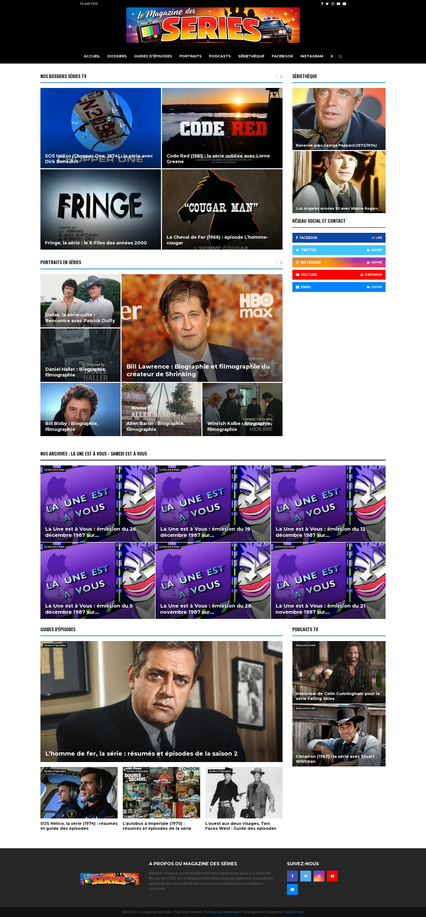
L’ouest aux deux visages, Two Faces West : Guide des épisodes (240, 826)
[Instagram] (319, 876)
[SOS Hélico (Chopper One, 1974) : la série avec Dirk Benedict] (100, 128)
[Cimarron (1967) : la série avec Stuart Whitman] (339, 735)
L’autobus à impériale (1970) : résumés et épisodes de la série (157, 826)
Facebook (282, 56)
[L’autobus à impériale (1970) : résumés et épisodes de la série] (161, 792)
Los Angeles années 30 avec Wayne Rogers (337, 208)
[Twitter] (305, 876)
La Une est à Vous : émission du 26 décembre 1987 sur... (90, 532)
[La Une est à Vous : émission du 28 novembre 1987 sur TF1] (213, 581)
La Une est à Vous (54, 469)
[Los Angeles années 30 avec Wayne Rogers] (339, 182)
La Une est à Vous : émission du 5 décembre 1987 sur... (89, 609)
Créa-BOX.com (294, 912)
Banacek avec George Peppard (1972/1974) (336, 145)
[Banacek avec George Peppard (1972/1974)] (339, 119)
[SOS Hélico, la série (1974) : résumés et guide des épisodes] (79, 792)
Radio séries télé (306, 645)
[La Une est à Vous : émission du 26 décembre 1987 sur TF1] (97, 503)
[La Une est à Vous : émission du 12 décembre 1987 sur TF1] (328, 503)
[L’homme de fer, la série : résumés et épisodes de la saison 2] (161, 701)
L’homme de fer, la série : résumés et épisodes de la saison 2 (141, 753)
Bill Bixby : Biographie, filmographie (71, 426)
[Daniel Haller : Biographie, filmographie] (80, 355)
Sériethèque (251, 56)
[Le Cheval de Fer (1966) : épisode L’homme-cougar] (222, 209)
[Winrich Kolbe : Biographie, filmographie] (242, 409)
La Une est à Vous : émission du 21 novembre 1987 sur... (321, 609)
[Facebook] (292, 876)
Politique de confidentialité (223, 912)
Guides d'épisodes (55, 645)
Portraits (190, 56)
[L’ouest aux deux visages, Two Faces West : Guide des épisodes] (244, 792)
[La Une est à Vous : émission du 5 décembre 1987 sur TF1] (97, 581)
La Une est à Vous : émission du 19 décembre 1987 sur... (205, 532)
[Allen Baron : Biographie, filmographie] (162, 409)
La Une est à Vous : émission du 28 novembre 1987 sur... (205, 609)
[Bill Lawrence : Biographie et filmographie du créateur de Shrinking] (202, 328)
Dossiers (117, 56)
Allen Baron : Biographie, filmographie (155, 426)
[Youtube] (332, 876)
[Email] (292, 889)
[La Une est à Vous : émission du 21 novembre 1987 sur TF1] (328, 581)
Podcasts (220, 56)
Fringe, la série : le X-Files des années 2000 (96, 243)
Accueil (92, 56)
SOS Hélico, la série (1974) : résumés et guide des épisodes (79, 826)
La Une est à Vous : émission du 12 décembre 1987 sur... (321, 532)
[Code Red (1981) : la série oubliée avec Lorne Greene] (222, 128)
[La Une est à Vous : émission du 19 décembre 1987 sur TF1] (213, 503)
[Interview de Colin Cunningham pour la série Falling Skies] (339, 672)
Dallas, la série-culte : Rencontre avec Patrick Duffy (80, 317)
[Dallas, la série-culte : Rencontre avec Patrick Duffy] (80, 300)
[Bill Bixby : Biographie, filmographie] (80, 409)
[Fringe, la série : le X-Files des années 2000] (100, 209)
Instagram (312, 56)
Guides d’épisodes (153, 56)
